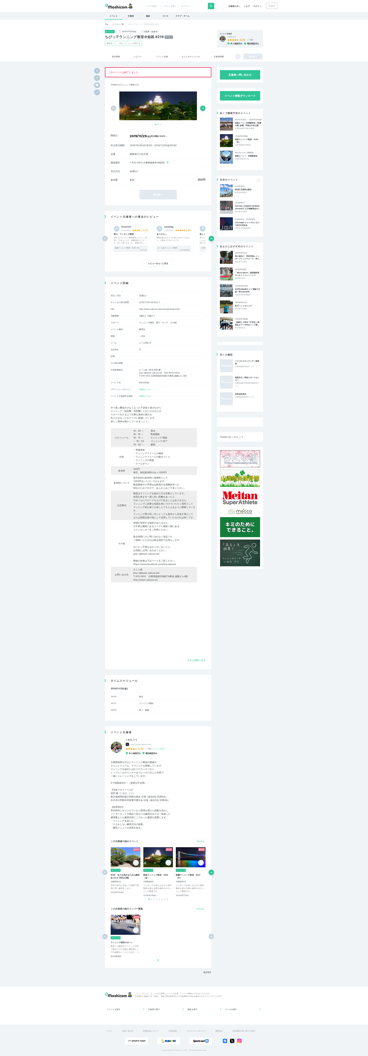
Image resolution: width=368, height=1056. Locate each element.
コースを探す (231, 1009)
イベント (114, 16)
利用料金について (150, 1031)
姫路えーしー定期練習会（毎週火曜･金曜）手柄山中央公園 (248, 124)
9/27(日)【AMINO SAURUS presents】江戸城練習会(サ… (247, 207)
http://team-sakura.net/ (141, 744)
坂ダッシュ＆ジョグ (243, 305)
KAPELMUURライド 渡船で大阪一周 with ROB (247, 290)
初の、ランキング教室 (124, 234)
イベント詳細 (162, 56)
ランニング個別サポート (122, 942)
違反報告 (207, 972)
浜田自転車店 (240, 394)
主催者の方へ (234, 6)
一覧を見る (200, 841)
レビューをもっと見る (158, 263)
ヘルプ (247, 6)
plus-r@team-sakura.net (146, 553)
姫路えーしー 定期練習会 (246, 156)
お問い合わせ (127, 1031)
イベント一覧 (118, 24)
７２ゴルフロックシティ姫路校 (247, 362)
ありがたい (162, 234)
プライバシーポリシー (196, 1031)
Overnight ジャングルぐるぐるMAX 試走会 (247, 223)
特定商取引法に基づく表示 (244, 1031)
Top (106, 24)
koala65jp (169, 227)
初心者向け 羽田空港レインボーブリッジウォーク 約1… (247, 257)
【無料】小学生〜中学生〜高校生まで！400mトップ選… (247, 323)
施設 (148, 16)
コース (165, 16)
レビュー (138, 56)
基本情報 (116, 56)
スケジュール (191, 56)
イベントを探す (113, 1009)
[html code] (97, 92)
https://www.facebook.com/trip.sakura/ (154, 564)
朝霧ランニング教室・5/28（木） (128, 248)
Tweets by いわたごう (231, 436)
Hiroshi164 (126, 227)
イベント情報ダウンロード (240, 95)
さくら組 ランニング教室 (167, 248)
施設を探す (192, 1009)
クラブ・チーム (183, 16)
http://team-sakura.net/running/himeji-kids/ (159, 309)
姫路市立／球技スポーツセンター (247, 378)
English (272, 6)
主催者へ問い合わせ (240, 74)
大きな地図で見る (196, 660)
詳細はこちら (145, 389)
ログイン (257, 6)
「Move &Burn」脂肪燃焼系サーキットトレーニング (247, 273)
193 (251, 40)
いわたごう (231, 37)
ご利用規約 (172, 1031)
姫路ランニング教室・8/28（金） (246, 140)
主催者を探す (154, 1009)
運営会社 (219, 1031)
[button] (155, 124)
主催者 (131, 16)
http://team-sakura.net (145, 579)
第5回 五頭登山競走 (243, 189)
